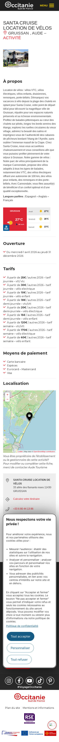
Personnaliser (20, 648)
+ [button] (7, 395)
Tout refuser (19, 659)
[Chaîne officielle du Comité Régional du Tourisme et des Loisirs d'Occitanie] (30, 681)
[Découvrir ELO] (52, 725)
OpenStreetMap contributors (44, 451)
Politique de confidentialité (22, 626)
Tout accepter (20, 636)
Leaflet (20, 451)
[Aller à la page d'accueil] (19, 5)
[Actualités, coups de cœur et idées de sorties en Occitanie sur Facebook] (19, 681)
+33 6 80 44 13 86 (23, 508)
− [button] (7, 399)
